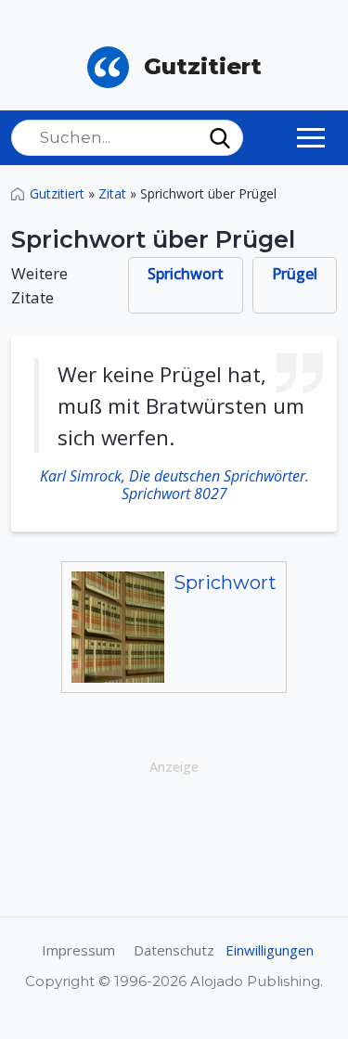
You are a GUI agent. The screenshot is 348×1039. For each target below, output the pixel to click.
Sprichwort (186, 273)
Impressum (78, 950)
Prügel (294, 273)
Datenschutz (174, 950)
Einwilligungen (270, 950)
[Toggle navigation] (311, 137)
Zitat (112, 193)
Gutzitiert (57, 193)
